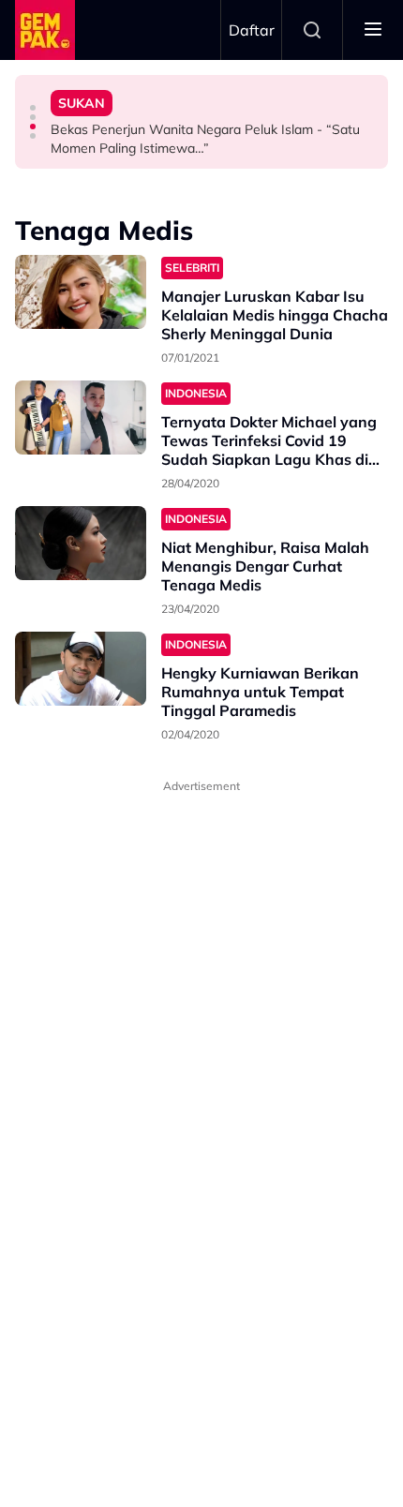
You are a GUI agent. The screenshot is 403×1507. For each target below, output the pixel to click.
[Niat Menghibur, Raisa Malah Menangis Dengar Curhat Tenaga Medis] (80, 543)
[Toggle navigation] (373, 30)
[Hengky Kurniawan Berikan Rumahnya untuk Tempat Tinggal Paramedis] (80, 669)
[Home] (45, 30)
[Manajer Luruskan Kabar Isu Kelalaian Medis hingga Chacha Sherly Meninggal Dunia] (80, 292)
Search (312, 30)
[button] (33, 108)
